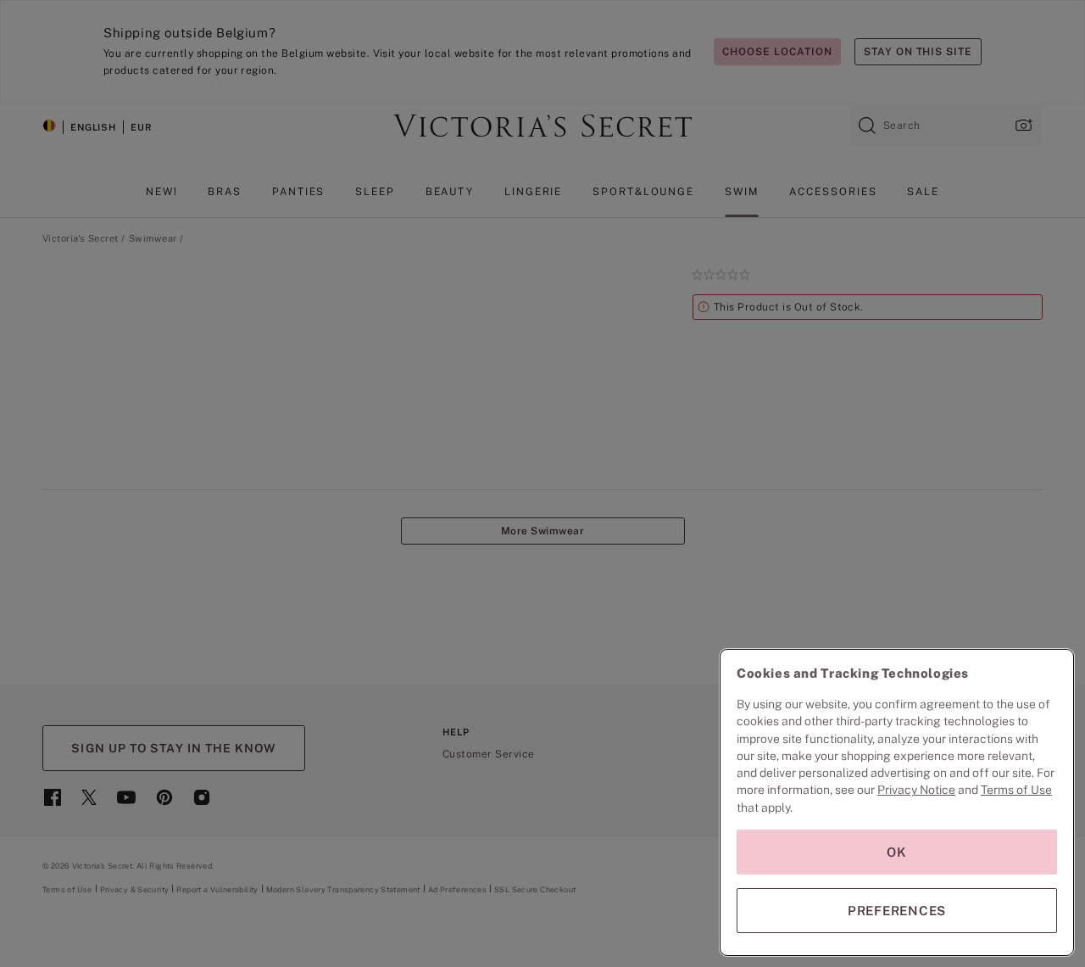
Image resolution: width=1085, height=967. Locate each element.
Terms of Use (1016, 790)
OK (897, 852)
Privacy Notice (916, 790)
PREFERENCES (897, 910)
